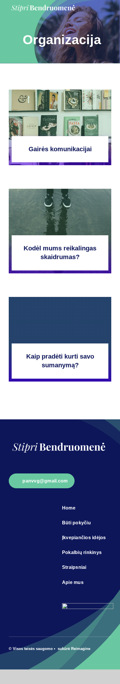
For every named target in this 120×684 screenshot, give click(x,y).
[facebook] (100, 648)
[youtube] (109, 648)
